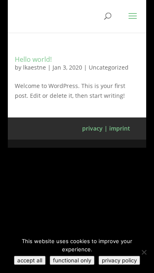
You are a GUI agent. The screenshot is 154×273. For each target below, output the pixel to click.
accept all (29, 260)
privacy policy (119, 260)
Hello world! (33, 59)
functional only (72, 260)
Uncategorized (109, 67)
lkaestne (34, 67)
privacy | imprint (106, 128)
